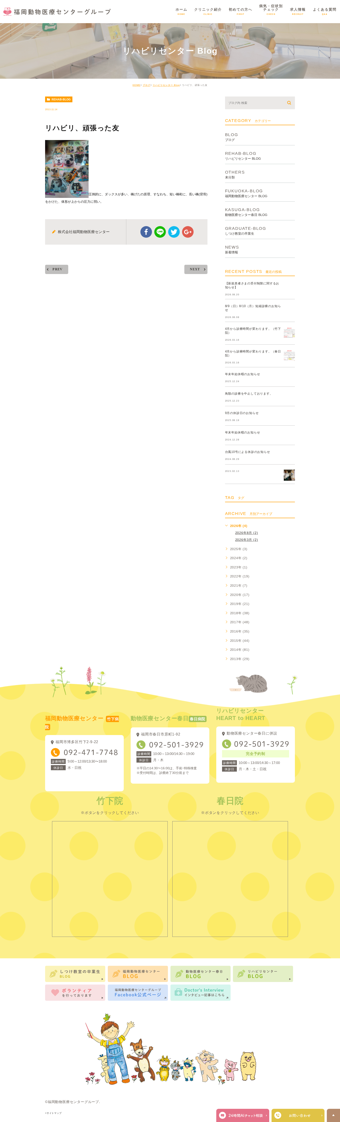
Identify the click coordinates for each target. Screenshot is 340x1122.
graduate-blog (245, 230)
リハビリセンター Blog (166, 85)
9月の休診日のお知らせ (242, 413)
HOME (136, 85)
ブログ (146, 85)
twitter (174, 232)
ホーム (181, 11)
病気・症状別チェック (271, 9)
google (188, 232)
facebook (146, 232)
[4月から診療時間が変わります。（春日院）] (289, 355)
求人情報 (298, 11)
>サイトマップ (53, 1113)
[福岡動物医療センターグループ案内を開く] (298, 1115)
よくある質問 (325, 11)
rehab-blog (61, 99)
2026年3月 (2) (246, 540)
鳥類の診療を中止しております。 (249, 393)
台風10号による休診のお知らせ (247, 452)
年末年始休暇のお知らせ (242, 374)
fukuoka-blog (246, 193)
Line (160, 232)
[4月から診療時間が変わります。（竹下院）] (289, 332)
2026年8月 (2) (246, 533)
